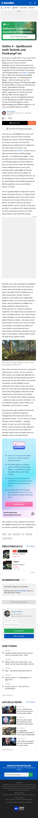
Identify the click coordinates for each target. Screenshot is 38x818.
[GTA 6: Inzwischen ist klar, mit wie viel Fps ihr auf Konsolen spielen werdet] (9, 710)
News (9, 534)
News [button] (16, 8)
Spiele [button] (8, 8)
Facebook (12, 799)
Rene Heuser (11, 111)
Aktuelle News (12, 702)
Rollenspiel (29, 534)
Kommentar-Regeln (20, 591)
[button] (30, 2)
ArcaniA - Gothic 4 (19, 554)
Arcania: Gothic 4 (7, 538)
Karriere (22, 786)
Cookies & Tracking (13, 790)
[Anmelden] (31, 775)
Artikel (4, 534)
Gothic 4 (25, 72)
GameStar (5, 795)
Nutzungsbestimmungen (8, 788)
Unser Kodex (20, 784)
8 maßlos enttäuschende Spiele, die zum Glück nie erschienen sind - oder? (19, 654)
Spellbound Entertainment (12, 625)
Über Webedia (28, 784)
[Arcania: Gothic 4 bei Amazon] (7, 565)
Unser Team (13, 784)
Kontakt (34, 786)
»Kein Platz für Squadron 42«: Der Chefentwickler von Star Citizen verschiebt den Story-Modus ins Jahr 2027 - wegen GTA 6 (25, 746)
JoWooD (15, 620)
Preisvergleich (12, 546)
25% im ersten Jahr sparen (19, 37)
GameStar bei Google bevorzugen (20, 129)
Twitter (7, 799)
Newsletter (28, 786)
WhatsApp (29, 799)
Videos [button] (24, 8)
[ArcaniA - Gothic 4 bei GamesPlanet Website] (7, 554)
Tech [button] (33, 8)
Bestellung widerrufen (13, 786)
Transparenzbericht (25, 790)
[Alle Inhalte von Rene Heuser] (4, 113)
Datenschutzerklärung (29, 788)
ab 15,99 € (16, 556)
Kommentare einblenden (19, 602)
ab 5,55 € (16, 567)
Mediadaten (19, 788)
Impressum (6, 784)
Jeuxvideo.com (31, 795)
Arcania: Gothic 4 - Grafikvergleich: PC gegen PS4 (18, 679)
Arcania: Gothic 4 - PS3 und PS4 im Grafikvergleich (17, 687)
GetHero (24, 795)
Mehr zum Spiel (19, 636)
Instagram (18, 799)
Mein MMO (18, 795)
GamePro (11, 795)
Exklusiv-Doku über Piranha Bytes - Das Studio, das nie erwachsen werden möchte (19, 663)
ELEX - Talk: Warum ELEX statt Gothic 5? (18, 671)
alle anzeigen (30, 546)
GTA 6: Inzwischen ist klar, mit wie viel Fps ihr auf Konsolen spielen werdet (25, 712)
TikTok (24, 799)
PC (23, 534)
